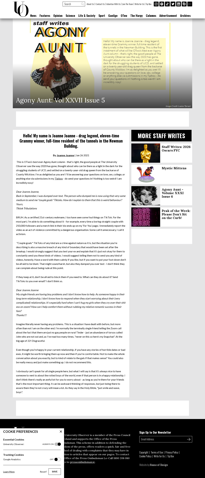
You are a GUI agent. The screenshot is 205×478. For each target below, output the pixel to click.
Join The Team (127, 4)
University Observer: (28, 444)
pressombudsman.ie (82, 462)
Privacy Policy (171, 452)
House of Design (159, 465)
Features (45, 15)
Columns (151, 15)
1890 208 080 (121, 458)
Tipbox (59, 178)
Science (70, 15)
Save (54, 471)
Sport (101, 15)
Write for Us (139, 4)
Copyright (143, 452)
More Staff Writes (161, 135)
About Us (90, 4)
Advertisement (168, 15)
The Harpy (136, 15)
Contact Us (100, 4)
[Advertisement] (102, 119)
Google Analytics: (28, 459)
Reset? (43, 471)
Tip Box (148, 4)
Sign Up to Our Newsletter (155, 432)
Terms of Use (157, 452)
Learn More (9, 471)
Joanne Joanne (65, 155)
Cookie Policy (145, 456)
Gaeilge (113, 15)
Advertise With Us (113, 4)
